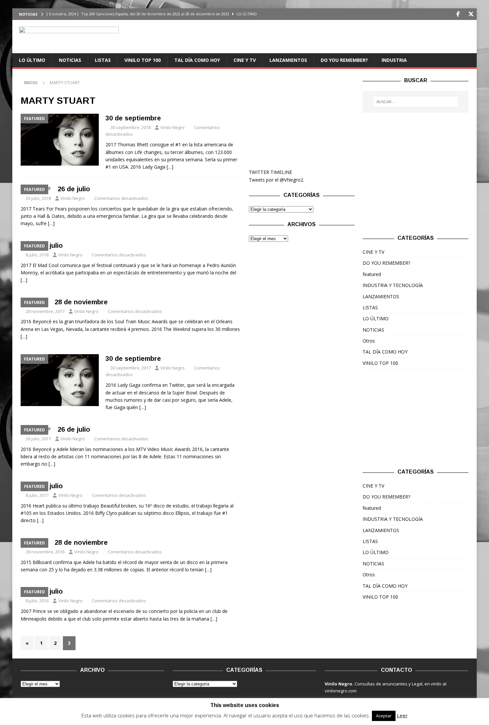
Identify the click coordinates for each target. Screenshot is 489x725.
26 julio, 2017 (38, 439)
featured (372, 274)
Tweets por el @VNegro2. (276, 180)
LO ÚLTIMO (32, 60)
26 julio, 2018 (38, 198)
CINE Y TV (245, 60)
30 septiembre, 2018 (130, 127)
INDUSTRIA (394, 60)
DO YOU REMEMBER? (344, 60)
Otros (369, 341)
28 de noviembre (81, 302)
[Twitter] (471, 14)
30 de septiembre (133, 118)
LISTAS (103, 60)
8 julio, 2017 (37, 495)
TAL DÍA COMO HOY (197, 60)
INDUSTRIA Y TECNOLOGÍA (393, 285)
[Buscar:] (415, 101)
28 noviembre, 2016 (45, 552)
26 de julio (74, 189)
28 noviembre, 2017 (45, 311)
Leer (402, 715)
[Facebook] (458, 14)
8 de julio (48, 245)
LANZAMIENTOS (288, 60)
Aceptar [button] (384, 716)
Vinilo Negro (172, 127)
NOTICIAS (70, 60)
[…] (170, 167)
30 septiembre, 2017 (130, 368)
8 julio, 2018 (37, 255)
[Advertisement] (302, 118)
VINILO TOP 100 (142, 60)
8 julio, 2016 (37, 601)
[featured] (60, 140)
